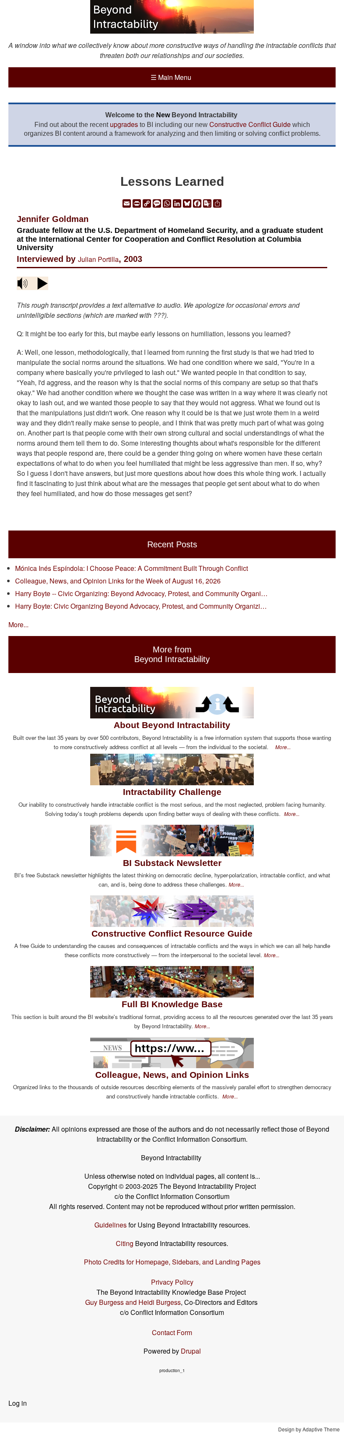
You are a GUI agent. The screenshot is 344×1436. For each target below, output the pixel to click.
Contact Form (172, 1332)
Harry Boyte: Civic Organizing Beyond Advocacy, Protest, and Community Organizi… (141, 606)
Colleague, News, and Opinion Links (172, 1075)
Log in (17, 1403)
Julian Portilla (98, 259)
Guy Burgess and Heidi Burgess (133, 1302)
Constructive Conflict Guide (250, 124)
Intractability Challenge (172, 792)
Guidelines (110, 1225)
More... (18, 624)
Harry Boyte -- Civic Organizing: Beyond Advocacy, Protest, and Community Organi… (141, 593)
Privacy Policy (172, 1282)
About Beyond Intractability (172, 725)
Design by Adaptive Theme (309, 1429)
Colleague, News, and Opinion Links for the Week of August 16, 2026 (118, 581)
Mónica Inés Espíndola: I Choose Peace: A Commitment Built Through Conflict (131, 568)
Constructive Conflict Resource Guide (172, 933)
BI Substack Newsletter (172, 863)
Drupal (191, 1351)
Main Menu (171, 77)
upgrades (124, 124)
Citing (124, 1243)
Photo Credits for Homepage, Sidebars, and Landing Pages (172, 1262)
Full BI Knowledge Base (172, 1004)
